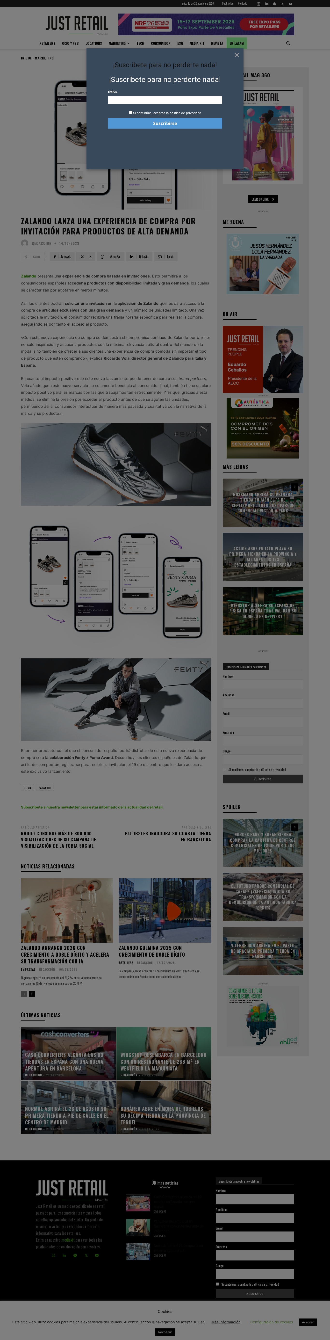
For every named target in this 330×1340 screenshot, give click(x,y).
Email (112, 91)
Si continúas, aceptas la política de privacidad (167, 113)
